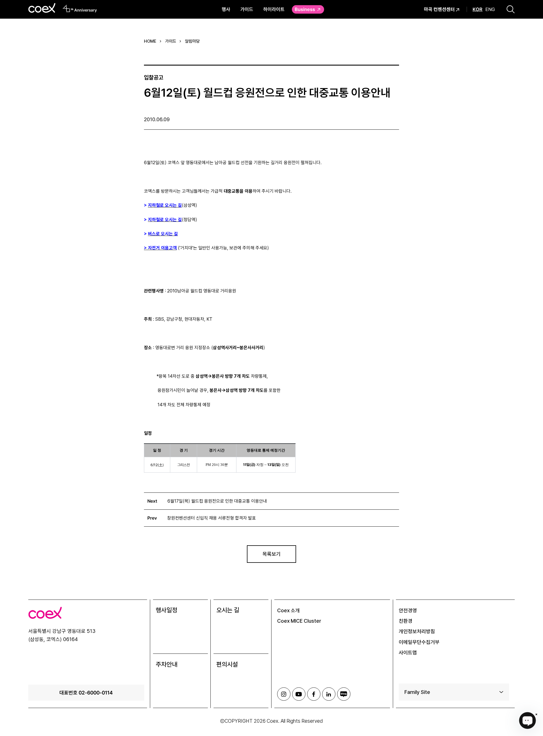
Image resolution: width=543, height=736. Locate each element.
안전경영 (408, 610)
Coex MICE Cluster (299, 621)
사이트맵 (408, 652)
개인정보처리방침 (417, 631)
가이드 (246, 9)
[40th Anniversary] (80, 8)
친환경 (405, 621)
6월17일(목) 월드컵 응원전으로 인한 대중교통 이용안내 (217, 501)
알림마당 (192, 41)
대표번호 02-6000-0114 (86, 692)
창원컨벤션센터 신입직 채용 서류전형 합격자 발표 (211, 518)
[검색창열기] (511, 9)
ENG (490, 9)
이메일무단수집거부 (419, 642)
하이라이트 (274, 9)
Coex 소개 (288, 610)
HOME (150, 41)
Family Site (417, 692)
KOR (477, 9)
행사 (226, 9)
